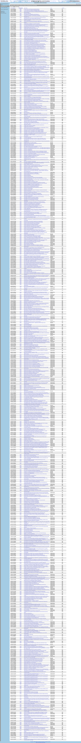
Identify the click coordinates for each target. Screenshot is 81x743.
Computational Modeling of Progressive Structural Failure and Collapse (36, 586)
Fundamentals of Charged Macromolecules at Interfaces (33, 462)
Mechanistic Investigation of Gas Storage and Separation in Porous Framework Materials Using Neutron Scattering (35, 347)
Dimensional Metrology (28, 532)
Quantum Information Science (29, 180)
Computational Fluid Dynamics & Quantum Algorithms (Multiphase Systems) (36, 592)
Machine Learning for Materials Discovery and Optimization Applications (36, 392)
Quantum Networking (27, 175)
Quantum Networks (27, 174)
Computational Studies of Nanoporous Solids (31, 583)
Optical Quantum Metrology (28, 243)
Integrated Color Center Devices (29, 421)
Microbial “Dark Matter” (28, 325)
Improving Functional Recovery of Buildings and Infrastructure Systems (35, 433)
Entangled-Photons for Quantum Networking (31, 501)
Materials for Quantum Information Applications (31, 375)
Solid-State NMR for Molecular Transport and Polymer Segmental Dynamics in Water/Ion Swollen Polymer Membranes (37, 121)
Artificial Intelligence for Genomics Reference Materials (33, 661)
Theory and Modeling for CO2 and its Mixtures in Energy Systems (35, 48)
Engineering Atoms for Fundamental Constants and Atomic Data (34, 506)
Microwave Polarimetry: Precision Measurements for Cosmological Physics (36, 306)
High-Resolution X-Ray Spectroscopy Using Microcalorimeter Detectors (36, 445)
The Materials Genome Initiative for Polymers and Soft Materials (34, 53)
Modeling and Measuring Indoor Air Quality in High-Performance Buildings (36, 303)
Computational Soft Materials (29, 585)
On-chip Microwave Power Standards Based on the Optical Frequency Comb (36, 249)
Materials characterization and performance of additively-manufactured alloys (36, 378)
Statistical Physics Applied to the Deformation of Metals (33, 103)
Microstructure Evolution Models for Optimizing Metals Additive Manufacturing (37, 311)
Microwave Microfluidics (28, 307)
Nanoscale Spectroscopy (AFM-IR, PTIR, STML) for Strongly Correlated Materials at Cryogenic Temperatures (36, 276)
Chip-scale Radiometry (28, 613)
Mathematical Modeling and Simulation (30, 373)
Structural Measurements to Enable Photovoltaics (32, 99)
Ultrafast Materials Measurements (29, 27)
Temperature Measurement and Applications (31, 58)
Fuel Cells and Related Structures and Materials (32, 470)
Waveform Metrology (27, 13)
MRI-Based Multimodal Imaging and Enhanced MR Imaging (34, 296)
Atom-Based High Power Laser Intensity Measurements (33, 660)
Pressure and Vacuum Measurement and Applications (33, 213)
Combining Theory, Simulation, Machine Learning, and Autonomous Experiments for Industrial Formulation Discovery (35, 604)
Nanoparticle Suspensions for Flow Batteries (31, 281)
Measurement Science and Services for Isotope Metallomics (34, 365)
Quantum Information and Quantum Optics (31, 181)
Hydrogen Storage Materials (28, 438)
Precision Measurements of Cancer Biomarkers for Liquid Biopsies (35, 215)
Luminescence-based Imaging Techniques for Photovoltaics (34, 395)
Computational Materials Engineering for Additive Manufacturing (34, 591)
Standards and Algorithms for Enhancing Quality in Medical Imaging (35, 106)
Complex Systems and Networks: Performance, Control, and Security (35, 597)
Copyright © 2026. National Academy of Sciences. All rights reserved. (40, 741)
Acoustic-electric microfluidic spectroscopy (31, 726)
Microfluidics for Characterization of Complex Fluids (32, 316)
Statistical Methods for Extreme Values (30, 104)
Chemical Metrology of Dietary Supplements (31, 617)
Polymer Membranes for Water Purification (31, 224)
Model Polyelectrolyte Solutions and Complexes (32, 304)
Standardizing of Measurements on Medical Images (32, 107)
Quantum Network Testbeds (28, 176)
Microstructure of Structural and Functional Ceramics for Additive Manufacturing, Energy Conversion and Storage (34, 310)
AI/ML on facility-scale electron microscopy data (32, 686)
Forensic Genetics (27, 474)
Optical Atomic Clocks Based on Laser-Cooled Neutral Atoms (34, 247)
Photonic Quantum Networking (29, 234)
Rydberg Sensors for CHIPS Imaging (30, 142)
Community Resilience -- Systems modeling (31, 600)
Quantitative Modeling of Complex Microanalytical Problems (34, 196)
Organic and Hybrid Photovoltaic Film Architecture (32, 241)
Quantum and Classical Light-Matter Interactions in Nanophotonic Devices (36, 191)
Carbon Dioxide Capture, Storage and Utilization (32, 631)
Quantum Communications (28, 188)
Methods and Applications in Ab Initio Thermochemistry (33, 338)
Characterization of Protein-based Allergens (31, 623)
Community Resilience (28, 603)
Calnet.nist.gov (26, 635)
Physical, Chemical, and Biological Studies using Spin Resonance (35, 230)
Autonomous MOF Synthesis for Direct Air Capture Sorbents (34, 651)
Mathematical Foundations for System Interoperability (33, 374)
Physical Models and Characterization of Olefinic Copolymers (34, 231)
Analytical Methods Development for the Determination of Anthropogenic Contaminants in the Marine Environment (36, 677)
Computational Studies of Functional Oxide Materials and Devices (35, 584)
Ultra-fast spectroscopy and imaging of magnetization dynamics (34, 32)
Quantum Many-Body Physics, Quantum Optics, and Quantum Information (36, 179)
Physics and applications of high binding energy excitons (33, 229)
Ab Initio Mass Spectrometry (28, 733)
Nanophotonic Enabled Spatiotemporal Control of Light (33, 280)
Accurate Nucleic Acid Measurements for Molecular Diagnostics (34, 728)
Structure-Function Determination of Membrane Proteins (33, 85)
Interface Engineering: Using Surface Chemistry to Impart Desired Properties (36, 414)
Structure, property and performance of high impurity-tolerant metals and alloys (37, 87)
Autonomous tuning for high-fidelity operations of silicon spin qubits (35, 650)
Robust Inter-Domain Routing (29, 145)
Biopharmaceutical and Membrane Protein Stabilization (33, 646)
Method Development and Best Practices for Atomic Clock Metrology (35, 340)
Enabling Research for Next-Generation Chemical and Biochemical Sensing (36, 510)
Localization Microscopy (28, 397)
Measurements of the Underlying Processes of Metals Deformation (35, 356)
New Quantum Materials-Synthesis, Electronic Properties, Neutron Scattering (36, 263)
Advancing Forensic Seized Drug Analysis (31, 692)
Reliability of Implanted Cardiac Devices (30, 156)
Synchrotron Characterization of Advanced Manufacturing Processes (35, 62)
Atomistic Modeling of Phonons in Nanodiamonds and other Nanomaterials (36, 655)
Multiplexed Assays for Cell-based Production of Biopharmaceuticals (35, 292)
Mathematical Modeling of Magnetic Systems (31, 372)
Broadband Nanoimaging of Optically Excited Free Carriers (34, 638)
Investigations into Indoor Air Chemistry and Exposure (33, 412)
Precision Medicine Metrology (29, 214)
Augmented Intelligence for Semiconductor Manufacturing (33, 653)
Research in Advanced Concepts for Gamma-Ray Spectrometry (34, 154)
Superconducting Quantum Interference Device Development (34, 68)
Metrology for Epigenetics (28, 334)
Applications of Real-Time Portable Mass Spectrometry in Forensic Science (36, 664)
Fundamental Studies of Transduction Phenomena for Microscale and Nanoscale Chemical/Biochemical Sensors (35, 464)
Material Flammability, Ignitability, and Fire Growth (32, 379)
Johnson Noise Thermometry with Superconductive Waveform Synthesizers (36, 410)
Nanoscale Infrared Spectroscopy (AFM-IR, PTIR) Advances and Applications (37, 278)
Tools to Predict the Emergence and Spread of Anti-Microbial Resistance (36, 41)
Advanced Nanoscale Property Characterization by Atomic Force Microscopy (36, 706)
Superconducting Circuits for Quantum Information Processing (34, 74)
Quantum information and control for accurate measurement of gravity (35, 183)
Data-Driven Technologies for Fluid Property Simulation (33, 571)
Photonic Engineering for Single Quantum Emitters (32, 235)
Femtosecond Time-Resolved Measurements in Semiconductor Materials (36, 484)
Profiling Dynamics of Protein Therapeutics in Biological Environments (35, 209)
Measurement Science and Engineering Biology (32, 366)
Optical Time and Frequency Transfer (30, 242)
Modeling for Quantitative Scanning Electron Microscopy (33, 301)
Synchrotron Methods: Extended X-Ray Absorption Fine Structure (35, 61)
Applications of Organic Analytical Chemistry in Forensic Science (35, 666)
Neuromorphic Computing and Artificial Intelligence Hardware (34, 272)
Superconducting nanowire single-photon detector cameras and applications (36, 71)
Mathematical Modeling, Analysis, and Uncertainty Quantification (34, 371)
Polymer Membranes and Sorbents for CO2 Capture (32, 225)
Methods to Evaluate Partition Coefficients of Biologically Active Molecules (36, 337)
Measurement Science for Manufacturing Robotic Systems (33, 361)
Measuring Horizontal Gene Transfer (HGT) (31, 355)
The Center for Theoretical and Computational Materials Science (34, 54)
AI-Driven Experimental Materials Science (31, 687)
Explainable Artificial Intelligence (29, 494)
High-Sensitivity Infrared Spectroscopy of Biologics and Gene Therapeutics (36, 444)
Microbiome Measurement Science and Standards (32, 321)
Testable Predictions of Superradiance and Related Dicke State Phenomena (36, 57)
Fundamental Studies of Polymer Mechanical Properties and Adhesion (35, 465)
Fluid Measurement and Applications (30, 475)
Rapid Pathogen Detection (28, 163)
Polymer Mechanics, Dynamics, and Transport (31, 226)
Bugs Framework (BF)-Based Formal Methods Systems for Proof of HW (36, 637)
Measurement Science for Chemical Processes (32, 363)
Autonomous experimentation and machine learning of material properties (36, 652)
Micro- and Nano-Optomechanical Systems (31, 327)
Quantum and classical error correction (30, 192)
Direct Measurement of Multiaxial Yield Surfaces (32, 531)
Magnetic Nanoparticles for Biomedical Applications (32, 386)
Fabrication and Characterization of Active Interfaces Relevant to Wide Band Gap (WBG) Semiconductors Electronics (36, 488)
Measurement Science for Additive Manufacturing (32, 364)
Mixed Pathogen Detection (28, 305)
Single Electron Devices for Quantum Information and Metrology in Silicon (36, 127)
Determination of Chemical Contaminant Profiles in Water (33, 565)
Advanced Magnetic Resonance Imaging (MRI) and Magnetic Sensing (35, 712)
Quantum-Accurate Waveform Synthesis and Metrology (33, 166)
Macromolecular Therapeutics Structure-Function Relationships (34, 387)
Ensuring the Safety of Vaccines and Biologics (31, 502)
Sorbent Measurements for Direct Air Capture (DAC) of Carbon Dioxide (35, 119)
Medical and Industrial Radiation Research (31, 345)
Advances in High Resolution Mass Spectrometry (32, 701)
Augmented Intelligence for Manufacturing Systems (32, 654)
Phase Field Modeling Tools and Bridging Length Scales (33, 237)
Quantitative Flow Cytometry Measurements (31, 198)
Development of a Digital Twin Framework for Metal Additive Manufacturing (36, 553)
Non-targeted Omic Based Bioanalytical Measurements (33, 259)
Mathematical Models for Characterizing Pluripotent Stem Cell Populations (36, 370)
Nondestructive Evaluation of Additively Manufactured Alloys (34, 257)
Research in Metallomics (28, 149)
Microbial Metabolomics (28, 324)
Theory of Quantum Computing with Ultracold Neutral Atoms (34, 45)
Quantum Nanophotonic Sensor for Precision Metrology (33, 177)
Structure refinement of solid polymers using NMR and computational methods (37, 90)
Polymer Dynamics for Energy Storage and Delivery (32, 227)
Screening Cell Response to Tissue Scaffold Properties (33, 136)
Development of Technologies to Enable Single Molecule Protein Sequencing (37, 541)
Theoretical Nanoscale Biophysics (29, 49)
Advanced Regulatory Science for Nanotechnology (32, 704)
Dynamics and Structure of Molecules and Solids (32, 518)
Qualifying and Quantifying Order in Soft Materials (32, 203)
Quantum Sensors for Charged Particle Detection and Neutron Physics (35, 169)
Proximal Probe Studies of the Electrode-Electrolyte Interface (34, 206)
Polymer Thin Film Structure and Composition (31, 223)
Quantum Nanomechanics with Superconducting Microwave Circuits (35, 178)
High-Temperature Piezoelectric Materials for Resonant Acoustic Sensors (36, 442)
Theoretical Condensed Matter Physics (30, 50)
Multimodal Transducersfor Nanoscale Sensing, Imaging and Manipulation (36, 294)
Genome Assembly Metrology (29, 460)
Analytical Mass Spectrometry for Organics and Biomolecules (34, 682)
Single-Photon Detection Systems (29, 125)
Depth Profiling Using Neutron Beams (30, 568)
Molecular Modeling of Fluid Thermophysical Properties (33, 297)
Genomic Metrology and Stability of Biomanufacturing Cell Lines (34, 459)
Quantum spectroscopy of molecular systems (31, 168)
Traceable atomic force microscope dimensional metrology (33, 36)
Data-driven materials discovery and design (31, 574)
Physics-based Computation (28, 228)
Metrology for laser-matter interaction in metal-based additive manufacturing (36, 332)
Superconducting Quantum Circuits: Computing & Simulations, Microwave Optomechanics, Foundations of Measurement (36, 69)
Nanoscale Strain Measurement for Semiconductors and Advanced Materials (36, 275)
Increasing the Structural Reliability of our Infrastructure (33, 425)
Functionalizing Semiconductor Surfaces (30, 467)
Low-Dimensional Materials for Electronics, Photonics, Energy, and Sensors (36, 396)
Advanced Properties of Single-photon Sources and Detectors (34, 705)
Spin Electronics (26, 112)
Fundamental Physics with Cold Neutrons (31, 466)
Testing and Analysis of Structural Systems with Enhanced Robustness (35, 56)
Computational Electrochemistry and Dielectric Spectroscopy (34, 593)
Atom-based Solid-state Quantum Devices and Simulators (33, 659)
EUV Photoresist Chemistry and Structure (31, 499)
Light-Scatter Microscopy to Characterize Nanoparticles (33, 401)
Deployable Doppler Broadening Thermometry (31, 569)
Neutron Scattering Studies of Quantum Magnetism (32, 266)
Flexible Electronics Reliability (29, 476)
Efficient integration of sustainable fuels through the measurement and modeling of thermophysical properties (35, 516)
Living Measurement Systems (29, 398)
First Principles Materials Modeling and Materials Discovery (34, 480)
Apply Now (3, 11)
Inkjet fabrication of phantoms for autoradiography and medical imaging (35, 423)
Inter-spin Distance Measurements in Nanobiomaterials (33, 416)
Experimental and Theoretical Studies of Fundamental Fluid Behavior (35, 495)
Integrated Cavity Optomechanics (29, 422)
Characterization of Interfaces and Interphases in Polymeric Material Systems (36, 624)
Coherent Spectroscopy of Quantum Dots (31, 608)
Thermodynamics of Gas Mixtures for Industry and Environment (34, 43)
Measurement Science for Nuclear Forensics (31, 359)
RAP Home (3, 12)
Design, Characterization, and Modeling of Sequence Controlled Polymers (36, 566)
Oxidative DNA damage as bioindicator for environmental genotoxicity (35, 239)
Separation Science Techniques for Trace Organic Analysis (34, 130)
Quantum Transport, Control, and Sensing (31, 167)
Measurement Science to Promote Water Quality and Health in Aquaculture (36, 357)
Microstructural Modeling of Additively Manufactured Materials (34, 312)
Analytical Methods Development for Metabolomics (32, 681)
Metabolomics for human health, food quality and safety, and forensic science (36, 341)
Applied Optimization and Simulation (30, 662)
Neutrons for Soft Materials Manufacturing (31, 265)
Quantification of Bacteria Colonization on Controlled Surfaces (34, 201)
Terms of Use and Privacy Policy (40, 742)
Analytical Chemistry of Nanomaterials (30, 683)
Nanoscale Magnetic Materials (29, 277)
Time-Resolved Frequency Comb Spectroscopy (32, 42)
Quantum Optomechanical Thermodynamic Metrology (33, 172)
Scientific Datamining (27, 137)
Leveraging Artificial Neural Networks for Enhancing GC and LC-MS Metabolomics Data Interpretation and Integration (35, 404)
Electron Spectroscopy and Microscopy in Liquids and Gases (34, 513)
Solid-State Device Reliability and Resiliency (31, 122)
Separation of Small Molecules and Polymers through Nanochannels (35, 132)
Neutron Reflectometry (27, 269)
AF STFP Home (3, 13)
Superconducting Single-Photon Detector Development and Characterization (36, 67)
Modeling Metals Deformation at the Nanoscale (32, 300)
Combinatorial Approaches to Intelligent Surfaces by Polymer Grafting (35, 605)
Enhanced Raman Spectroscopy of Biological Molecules (33, 505)
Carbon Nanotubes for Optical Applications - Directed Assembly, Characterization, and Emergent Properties (34, 630)
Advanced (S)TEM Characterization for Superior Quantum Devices (35, 722)
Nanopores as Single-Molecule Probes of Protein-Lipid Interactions (35, 279)
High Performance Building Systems (30, 455)
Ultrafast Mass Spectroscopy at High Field (31, 28)
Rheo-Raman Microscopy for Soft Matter (30, 146)
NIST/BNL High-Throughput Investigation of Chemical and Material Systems (36, 260)
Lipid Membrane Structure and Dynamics (31, 399)
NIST (2, 4)
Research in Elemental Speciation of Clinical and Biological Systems (35, 151)
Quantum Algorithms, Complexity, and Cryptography (32, 193)
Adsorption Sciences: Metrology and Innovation (32, 723)
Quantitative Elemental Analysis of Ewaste (31, 199)
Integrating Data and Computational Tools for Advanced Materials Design (36, 417)
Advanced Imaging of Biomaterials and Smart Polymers (33, 715)
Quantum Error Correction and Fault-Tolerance (31, 185)
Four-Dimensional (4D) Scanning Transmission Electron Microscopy (35, 473)
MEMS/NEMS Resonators (28, 343)
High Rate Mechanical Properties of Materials (31, 454)
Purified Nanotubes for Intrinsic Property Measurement (33, 205)
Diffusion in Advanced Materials (29, 533)
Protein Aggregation (27, 208)
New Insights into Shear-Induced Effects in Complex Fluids (34, 264)
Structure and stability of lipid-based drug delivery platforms (34, 91)
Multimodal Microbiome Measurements (30, 295)
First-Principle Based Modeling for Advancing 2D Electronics (34, 479)
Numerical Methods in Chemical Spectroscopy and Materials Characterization (37, 251)
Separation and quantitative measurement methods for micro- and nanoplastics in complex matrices (35, 134)
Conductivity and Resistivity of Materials (30, 582)
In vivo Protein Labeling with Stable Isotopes (31, 428)
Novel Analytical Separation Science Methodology (32, 255)
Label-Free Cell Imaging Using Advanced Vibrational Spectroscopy (35, 408)
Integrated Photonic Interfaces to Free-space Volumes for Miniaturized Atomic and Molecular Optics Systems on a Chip (37, 418)
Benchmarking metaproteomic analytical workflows (32, 649)
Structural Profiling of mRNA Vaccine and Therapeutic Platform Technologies (36, 98)
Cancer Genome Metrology (28, 634)
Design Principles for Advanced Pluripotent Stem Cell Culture (34, 567)
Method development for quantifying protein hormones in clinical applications (36, 339)
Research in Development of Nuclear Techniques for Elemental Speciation (36, 152)
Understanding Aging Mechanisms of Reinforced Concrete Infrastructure (36, 24)
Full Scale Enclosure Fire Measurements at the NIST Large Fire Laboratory (36, 469)
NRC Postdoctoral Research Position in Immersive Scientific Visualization (36, 252)
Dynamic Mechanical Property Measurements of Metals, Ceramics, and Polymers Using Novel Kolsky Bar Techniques (35, 520)
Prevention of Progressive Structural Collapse (31, 212)
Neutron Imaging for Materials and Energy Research (32, 270)
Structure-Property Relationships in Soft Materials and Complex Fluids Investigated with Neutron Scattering (35, 83)
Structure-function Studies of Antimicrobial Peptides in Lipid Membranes (36, 84)
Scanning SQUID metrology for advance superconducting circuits (35, 138)
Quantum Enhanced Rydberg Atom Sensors (31, 186)
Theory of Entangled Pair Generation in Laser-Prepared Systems (34, 47)
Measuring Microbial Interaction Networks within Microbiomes (34, 354)
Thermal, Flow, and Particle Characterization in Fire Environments (35, 44)
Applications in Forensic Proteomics (30, 668)
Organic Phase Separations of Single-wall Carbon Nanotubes (34, 240)
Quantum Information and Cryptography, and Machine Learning (34, 182)
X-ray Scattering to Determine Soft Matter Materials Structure (34, 10)
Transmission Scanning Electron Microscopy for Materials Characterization (36, 35)
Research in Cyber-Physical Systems (30, 153)
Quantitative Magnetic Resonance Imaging (31, 197)
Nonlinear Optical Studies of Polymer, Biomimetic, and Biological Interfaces (36, 256)
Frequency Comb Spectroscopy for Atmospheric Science (33, 472)
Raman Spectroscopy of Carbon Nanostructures (32, 164)
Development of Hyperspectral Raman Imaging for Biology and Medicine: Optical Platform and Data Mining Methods (36, 550)
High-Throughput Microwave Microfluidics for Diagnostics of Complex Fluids (36, 441)
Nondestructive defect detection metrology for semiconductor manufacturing (36, 258)
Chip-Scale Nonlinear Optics (29, 614)
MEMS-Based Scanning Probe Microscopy (31, 344)
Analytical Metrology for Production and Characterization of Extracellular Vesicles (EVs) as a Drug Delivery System (36, 675)
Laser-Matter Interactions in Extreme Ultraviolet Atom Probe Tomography (36, 405)
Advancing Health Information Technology (31, 691)
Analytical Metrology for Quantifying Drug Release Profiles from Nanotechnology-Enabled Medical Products (34, 674)
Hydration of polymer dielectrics (29, 439)
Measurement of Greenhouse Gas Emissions (31, 369)
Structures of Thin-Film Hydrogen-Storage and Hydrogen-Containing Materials (37, 81)
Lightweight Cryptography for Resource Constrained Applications (35, 400)
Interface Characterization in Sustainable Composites (33, 415)
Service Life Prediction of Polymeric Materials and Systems (34, 129)
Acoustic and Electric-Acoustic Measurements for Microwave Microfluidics (36, 727)
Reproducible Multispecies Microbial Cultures (31, 155)
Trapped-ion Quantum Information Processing (31, 33)
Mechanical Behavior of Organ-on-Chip (30, 352)
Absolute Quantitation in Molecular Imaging (31, 732)
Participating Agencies (4, 3)
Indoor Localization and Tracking (29, 424)
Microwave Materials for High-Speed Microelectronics (33, 308)
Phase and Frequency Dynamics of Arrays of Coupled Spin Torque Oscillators (37, 238)
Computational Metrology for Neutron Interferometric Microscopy (34, 588)
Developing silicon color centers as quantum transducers (33, 554)
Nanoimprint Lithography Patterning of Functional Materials (34, 283)
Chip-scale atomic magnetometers (29, 615)
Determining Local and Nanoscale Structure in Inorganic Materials (35, 562)
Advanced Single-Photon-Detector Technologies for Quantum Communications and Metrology (34, 703)
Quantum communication (28, 189)
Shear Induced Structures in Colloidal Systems (31, 128)
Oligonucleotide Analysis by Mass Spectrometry (32, 250)
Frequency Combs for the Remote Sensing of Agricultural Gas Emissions (36, 471)
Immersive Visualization (28, 434)
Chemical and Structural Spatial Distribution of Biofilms (33, 621)
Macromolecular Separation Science (30, 388)
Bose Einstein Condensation (29, 641)
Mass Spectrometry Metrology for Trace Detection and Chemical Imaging (36, 382)
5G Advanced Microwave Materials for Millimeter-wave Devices (34, 734)
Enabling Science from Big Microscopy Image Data (32, 509)
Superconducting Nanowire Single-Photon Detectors (32, 70)
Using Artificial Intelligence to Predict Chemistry (32, 23)
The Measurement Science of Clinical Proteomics (32, 52)
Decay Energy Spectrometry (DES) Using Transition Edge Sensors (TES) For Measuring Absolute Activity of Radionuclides (37, 570)
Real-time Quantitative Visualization (30, 161)
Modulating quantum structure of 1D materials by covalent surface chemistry (36, 298)
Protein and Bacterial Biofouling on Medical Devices (32, 207)
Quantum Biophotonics (28, 190)
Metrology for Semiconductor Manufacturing (31, 328)
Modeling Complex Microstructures (30, 302)
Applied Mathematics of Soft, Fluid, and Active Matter (32, 663)
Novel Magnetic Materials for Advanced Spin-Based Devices (34, 253)
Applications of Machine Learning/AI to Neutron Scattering (33, 667)
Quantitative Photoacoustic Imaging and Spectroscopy (33, 194)
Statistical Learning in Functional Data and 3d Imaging (33, 105)
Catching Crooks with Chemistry (29, 629)
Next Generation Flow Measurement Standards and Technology (34, 262)
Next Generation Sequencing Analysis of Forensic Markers (33, 261)
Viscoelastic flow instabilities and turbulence (31, 14)
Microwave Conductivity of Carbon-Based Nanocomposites (34, 309)
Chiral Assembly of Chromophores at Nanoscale (32, 610)
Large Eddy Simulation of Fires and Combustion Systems (33, 407)
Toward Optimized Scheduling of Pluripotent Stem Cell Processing (35, 40)
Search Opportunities (4, 7)
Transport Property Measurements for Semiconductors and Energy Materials (36, 34)
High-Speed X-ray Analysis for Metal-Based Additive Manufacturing (35, 443)
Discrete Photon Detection (28, 529)
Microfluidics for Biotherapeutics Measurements (32, 317)
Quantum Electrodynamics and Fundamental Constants (33, 187)
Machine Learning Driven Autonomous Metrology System (33, 394)
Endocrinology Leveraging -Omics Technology (31, 508)
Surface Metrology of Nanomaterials (30, 63)
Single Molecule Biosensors (28, 126)
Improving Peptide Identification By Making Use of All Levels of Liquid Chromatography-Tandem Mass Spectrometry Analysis (35, 431)
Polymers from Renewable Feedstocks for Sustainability (33, 221)
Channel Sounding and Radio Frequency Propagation (33, 625)
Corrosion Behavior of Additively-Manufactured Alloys (33, 581)
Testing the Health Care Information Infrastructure (32, 55)
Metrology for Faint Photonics (29, 333)
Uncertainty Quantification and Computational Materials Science (34, 25)
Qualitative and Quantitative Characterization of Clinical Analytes (34, 202)
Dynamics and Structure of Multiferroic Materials (32, 517)
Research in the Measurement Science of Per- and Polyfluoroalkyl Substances (37, 147)
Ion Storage (26, 411)
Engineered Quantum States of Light (30, 507)
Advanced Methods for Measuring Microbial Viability (32, 708)
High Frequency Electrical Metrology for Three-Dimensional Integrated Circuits (37, 456)
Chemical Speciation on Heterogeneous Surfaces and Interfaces (34, 616)
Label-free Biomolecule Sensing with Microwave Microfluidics (34, 409)
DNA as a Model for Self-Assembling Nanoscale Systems (33, 528)
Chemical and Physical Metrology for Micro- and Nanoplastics (34, 622)
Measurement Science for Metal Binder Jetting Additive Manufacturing (35, 360)
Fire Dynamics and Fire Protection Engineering (32, 481)
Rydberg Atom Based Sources (29, 144)
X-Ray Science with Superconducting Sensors (31, 9)
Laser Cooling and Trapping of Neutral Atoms (31, 406)
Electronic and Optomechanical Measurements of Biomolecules (34, 512)
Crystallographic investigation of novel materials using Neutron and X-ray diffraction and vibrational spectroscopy (36, 576)
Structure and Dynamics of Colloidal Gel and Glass (32, 97)
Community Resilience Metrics (29, 599)
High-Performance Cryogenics (29, 449)
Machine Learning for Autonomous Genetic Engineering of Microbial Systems (37, 393)
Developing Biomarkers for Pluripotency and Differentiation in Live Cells (36, 559)
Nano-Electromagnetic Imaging (29, 286)
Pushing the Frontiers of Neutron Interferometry (32, 204)
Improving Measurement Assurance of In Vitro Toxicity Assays (34, 432)
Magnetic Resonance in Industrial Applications (31, 385)
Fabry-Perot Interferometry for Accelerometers (31, 487)
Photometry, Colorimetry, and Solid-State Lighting (32, 236)
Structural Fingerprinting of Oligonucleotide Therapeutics (33, 100)
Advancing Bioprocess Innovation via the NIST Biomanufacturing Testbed (36, 698)
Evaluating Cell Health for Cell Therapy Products (32, 498)
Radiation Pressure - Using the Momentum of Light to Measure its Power (36, 165)
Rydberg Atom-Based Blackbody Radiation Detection (33, 143)
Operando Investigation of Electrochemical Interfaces (32, 248)
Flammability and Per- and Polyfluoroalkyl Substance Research (34, 477)
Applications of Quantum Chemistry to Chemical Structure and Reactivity (36, 665)
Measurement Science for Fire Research (30, 362)
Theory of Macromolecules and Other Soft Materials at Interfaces (34, 46)
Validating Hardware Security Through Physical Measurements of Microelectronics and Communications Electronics (35, 18)
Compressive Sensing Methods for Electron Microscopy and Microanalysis (36, 596)
